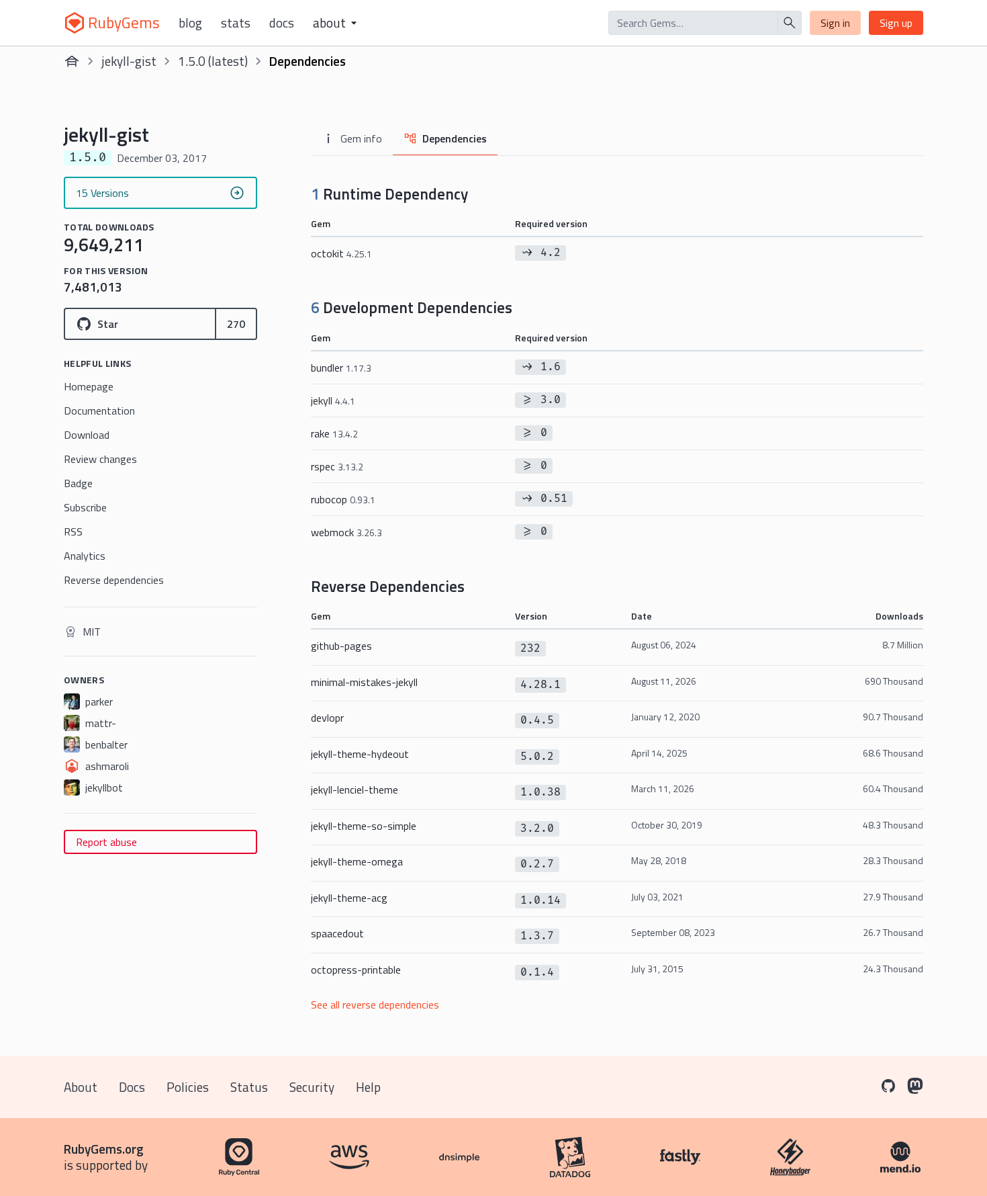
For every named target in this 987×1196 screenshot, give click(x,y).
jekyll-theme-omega (357, 861)
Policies (188, 1087)
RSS (73, 531)
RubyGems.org (104, 1148)
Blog (190, 22)
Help (368, 1087)
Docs (281, 22)
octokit (341, 253)
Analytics (84, 556)
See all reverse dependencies (375, 1004)
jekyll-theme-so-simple (363, 826)
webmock (346, 532)
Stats (235, 22)
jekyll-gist (128, 61)
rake (334, 433)
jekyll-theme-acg (349, 898)
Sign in (835, 23)
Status (249, 1087)
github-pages (341, 646)
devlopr (327, 718)
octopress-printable (356, 970)
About (80, 1087)
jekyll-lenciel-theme (354, 789)
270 (236, 324)
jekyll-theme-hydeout (360, 754)
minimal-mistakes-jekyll (364, 682)
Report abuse (106, 842)
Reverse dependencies (114, 580)
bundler (341, 367)
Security (311, 1087)
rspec (337, 466)
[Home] (72, 61)
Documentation (99, 410)
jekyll (333, 400)
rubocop (343, 499)
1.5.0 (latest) (213, 61)
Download (86, 435)
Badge (78, 483)
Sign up (896, 23)
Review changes (100, 459)
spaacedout (337, 933)
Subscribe (85, 507)
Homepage (88, 386)
